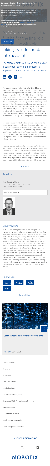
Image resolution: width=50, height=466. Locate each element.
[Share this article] (43, 328)
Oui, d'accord (7, 41)
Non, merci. (25, 33)
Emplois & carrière (9, 381)
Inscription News (9, 388)
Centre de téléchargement (13, 394)
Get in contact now (11, 192)
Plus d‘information (10, 32)
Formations (7, 375)
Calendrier (7, 369)
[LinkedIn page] (5, 78)
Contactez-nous (9, 362)
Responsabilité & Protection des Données (18, 401)
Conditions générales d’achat (14, 426)
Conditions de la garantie (12, 420)
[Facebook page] (11, 78)
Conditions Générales (11, 414)
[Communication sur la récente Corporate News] (25, 328)
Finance (7, 351)
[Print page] (21, 78)
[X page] (16, 78)
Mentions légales (9, 407)
